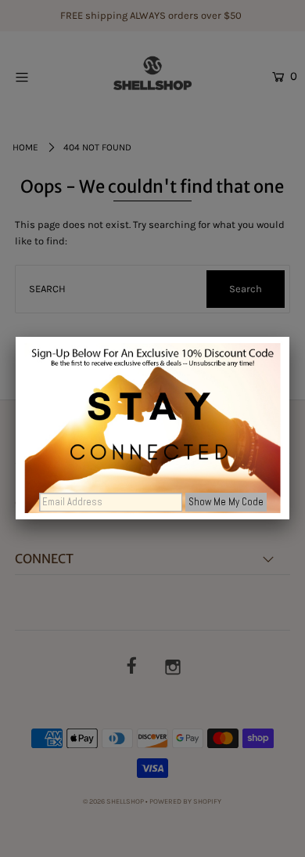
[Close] (289, 337)
